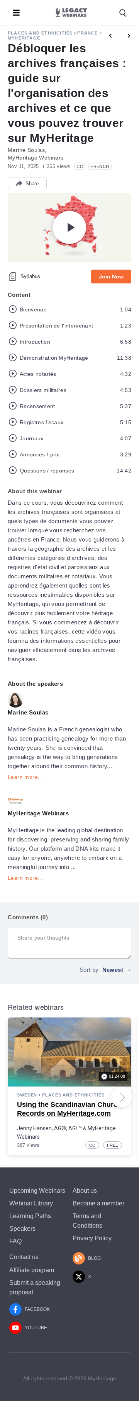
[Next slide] (121, 1097)
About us (85, 1190)
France (87, 33)
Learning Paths (30, 1216)
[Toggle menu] (16, 13)
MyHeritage (24, 38)
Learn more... (25, 777)
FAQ (15, 1241)
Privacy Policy (92, 1238)
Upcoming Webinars (37, 1190)
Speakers (22, 1228)
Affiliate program (31, 1270)
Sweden (27, 1095)
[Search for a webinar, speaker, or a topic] (123, 13)
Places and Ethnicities (40, 33)
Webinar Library (31, 1203)
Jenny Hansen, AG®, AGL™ (49, 1128)
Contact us (24, 1257)
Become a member (98, 1203)
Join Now (111, 276)
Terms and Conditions (87, 1221)
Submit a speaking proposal (34, 1287)
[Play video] (69, 227)
